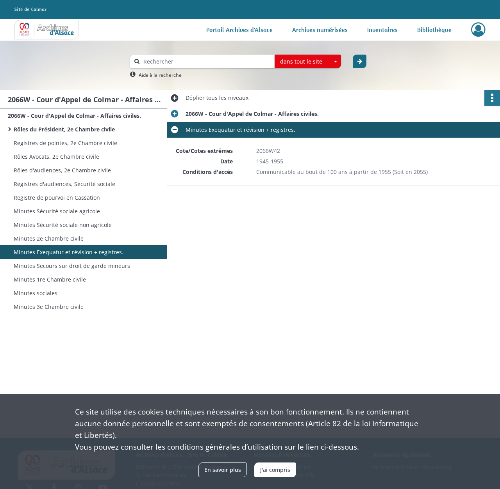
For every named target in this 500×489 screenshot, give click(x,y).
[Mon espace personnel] (478, 30)
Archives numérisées (320, 30)
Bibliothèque (434, 30)
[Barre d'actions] (492, 98)
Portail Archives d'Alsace (239, 30)
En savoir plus (222, 469)
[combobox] (308, 62)
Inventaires (382, 30)
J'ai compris (275, 469)
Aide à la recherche (160, 75)
